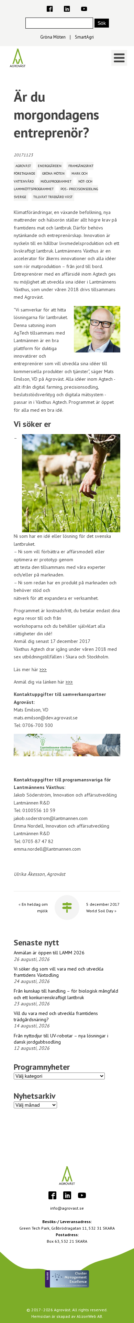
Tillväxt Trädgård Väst (52, 197)
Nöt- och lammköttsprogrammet (53, 185)
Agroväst (23, 166)
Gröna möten (53, 173)
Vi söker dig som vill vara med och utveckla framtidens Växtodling (58, 972)
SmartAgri (84, 37)
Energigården (50, 166)
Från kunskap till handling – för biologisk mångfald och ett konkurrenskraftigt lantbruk (66, 994)
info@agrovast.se (67, 1208)
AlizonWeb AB (89, 1316)
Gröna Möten (53, 37)
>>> (43, 669)
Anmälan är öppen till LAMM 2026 (49, 953)
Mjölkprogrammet (56, 181)
